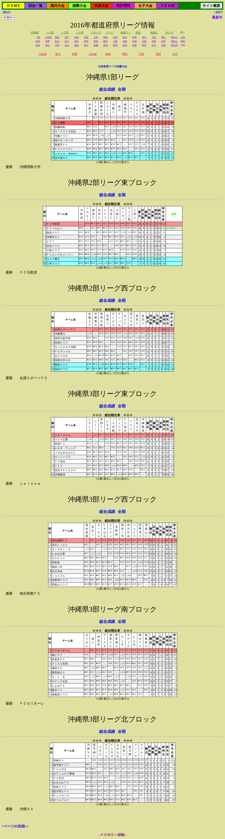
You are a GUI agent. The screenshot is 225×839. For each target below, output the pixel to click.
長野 (47, 41)
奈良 (163, 41)
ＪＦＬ (109, 32)
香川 (86, 45)
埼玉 (144, 37)
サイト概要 (211, 5)
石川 (67, 41)
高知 (105, 45)
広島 (57, 45)
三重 (115, 41)
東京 (163, 37)
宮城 (86, 37)
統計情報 (123, 5)
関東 (74, 54)
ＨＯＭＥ (14, 5)
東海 (108, 54)
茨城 (115, 37)
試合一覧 (36, 5)
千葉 (154, 37)
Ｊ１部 (50, 32)
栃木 (125, 37)
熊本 (144, 45)
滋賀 (125, 41)
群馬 (134, 37)
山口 (67, 45)
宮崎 (163, 45)
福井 (76, 41)
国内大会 (58, 5)
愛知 (96, 41)
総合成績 (107, 89)
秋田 (76, 37)
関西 (124, 54)
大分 (154, 45)
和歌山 (174, 41)
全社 (138, 32)
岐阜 (105, 41)
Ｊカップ (96, 32)
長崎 (134, 45)
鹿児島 (174, 45)
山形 (96, 37)
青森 (57, 37)
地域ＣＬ (125, 32)
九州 (175, 54)
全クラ (169, 32)
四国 (158, 54)
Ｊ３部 (79, 32)
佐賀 (125, 45)
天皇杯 (35, 32)
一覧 (38, 37)
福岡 (115, 45)
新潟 (38, 41)
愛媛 (96, 45)
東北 (58, 54)
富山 (57, 41)
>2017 (218, 12)
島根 (38, 45)
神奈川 (174, 37)
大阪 (144, 41)
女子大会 (145, 5)
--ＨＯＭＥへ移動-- (112, 835)
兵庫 (154, 41)
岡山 (47, 45)
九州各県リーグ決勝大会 (112, 66)
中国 (141, 54)
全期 (122, 89)
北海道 (48, 37)
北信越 (93, 54)
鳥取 (183, 41)
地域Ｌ (154, 32)
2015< (6, 12)
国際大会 (80, 5)
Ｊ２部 (65, 32)
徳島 (76, 45)
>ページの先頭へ (15, 826)
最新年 (217, 17)
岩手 (67, 37)
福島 (105, 37)
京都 (134, 41)
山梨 (183, 37)
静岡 (86, 41)
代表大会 (101, 5)
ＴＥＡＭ (167, 5)
